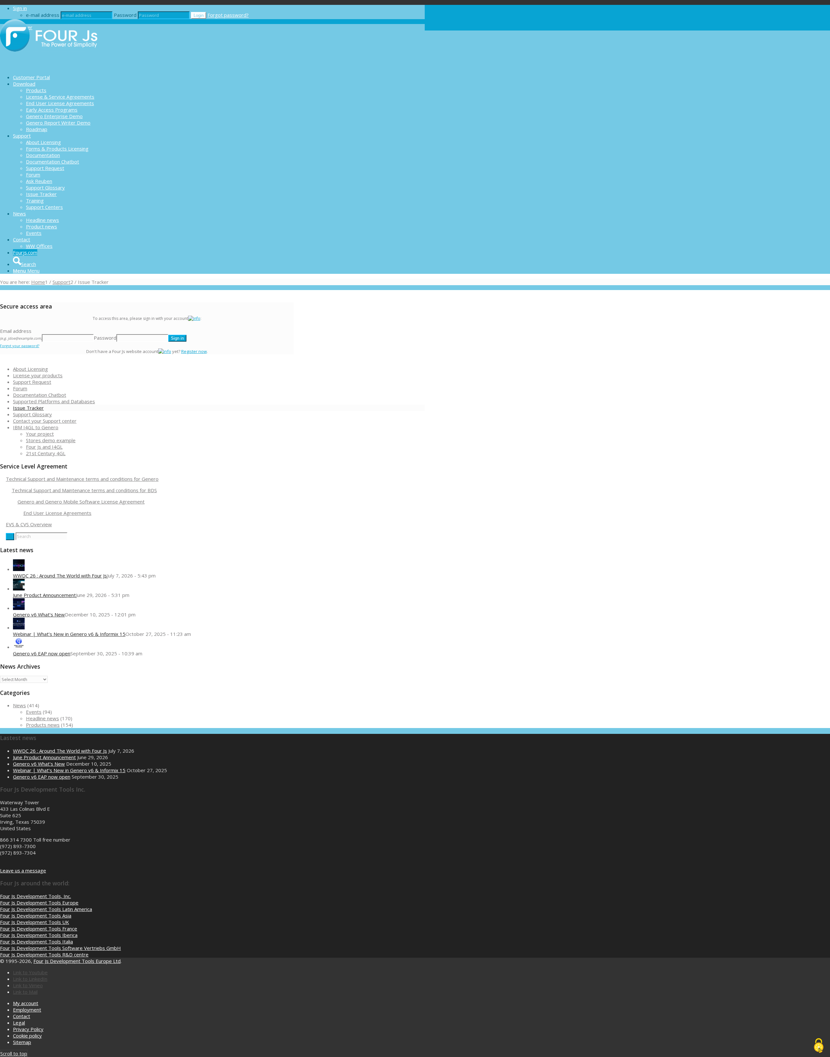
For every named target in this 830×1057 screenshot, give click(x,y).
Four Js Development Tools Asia (35, 915)
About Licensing (30, 369)
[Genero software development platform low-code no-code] (48, 66)
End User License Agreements (57, 513)
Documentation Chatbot (39, 395)
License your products (38, 375)
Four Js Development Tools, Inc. (35, 896)
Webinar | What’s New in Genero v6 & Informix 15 (69, 634)
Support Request (32, 382)
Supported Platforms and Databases (54, 401)
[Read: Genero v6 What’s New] (19, 608)
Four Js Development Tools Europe (39, 902)
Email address (21, 334)
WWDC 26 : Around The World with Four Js (60, 575)
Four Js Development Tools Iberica (38, 935)
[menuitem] (219, 77)
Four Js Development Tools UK (34, 922)
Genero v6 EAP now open (41, 653)
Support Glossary (32, 414)
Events (34, 712)
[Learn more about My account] (194, 318)
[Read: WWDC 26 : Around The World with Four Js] (19, 569)
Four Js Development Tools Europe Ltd (77, 961)
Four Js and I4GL (44, 446)
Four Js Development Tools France (38, 928)
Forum (20, 388)
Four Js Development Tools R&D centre (44, 954)
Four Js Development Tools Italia (36, 941)
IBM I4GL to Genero (35, 427)
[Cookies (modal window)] (818, 1046)
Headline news (42, 718)
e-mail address (42, 15)
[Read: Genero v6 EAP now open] (19, 647)
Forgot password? (228, 15)
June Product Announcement (44, 595)
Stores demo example (51, 440)
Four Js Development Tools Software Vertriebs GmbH (60, 948)
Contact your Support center (45, 421)
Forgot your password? (19, 345)
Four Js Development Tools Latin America (46, 909)
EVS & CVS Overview (29, 524)
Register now (194, 351)
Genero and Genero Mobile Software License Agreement (81, 501)
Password (125, 15)
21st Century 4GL (45, 453)
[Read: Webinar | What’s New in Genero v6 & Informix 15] (19, 627)
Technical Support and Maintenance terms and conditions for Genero (82, 479)
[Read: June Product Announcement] (19, 588)
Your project (40, 434)
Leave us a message (23, 870)
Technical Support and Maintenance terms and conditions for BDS (84, 490)
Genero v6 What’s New (39, 614)
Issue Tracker (28, 408)
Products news (43, 725)
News (19, 705)
